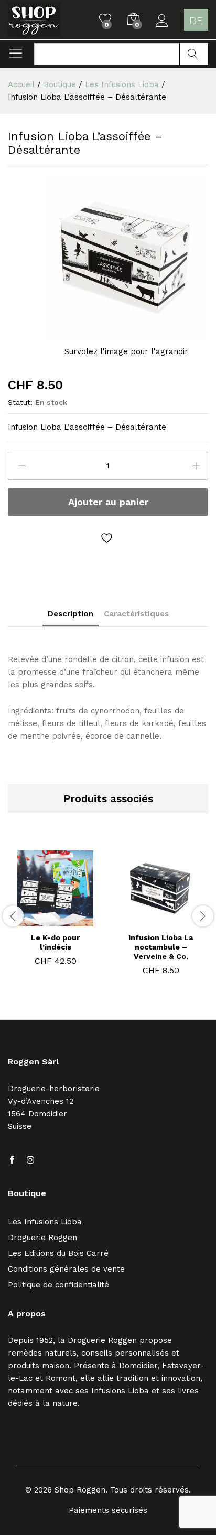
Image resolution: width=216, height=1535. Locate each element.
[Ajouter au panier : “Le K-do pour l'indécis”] (42, 920)
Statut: (20, 402)
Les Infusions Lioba (45, 1222)
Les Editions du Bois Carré (58, 1253)
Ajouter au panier (108, 501)
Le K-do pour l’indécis (55, 942)
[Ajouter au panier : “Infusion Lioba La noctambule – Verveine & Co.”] (147, 920)
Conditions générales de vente (66, 1269)
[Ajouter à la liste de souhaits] (108, 538)
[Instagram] (30, 1160)
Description (70, 614)
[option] (55, 910)
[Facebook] (12, 1160)
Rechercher (193, 54)
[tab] (70, 616)
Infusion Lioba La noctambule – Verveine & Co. (160, 947)
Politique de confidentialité (58, 1284)
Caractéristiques (136, 614)
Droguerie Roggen (42, 1237)
